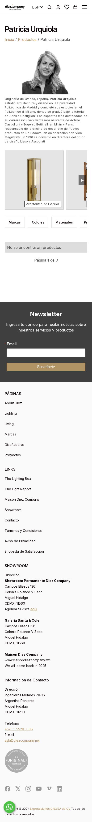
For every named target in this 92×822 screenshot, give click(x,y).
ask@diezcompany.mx (22, 740)
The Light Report (18, 489)
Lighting (11, 413)
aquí (33, 609)
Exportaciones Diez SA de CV (50, 808)
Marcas (10, 434)
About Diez (13, 403)
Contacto (12, 520)
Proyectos (13, 455)
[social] (7, 789)
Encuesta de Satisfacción (24, 551)
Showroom (13, 510)
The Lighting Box (18, 479)
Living (9, 424)
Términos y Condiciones (23, 531)
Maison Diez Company (22, 499)
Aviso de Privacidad (20, 541)
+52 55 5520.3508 (19, 729)
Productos (27, 39)
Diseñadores (15, 445)
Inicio (9, 39)
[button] (66, 7)
